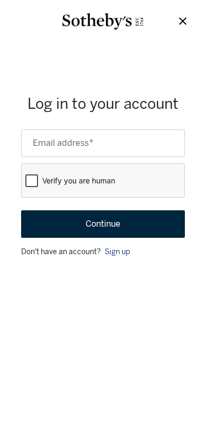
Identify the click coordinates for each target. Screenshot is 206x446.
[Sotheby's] (103, 21)
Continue (103, 224)
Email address (63, 143)
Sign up (117, 251)
